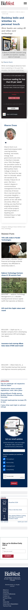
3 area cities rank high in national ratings (13, 406)
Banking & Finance (7, 12)
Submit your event (22, 521)
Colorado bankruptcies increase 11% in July (13, 401)
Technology (8, 228)
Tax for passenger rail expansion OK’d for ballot (13, 384)
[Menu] (25, 3)
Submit (14, 483)
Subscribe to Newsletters (10, 604)
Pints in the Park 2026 (15, 510)
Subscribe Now (14, 98)
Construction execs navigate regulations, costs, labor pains (11, 389)
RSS (4, 600)
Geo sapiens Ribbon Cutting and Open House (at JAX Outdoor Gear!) (17, 517)
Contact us (6, 596)
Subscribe (6, 602)
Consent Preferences (9, 594)
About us (6, 590)
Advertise (6, 592)
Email (3, 548)
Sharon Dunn (8, 62)
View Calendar (4, 521)
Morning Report (10, 459)
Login (13, 108)
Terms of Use (7, 606)
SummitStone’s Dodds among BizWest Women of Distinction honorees (12, 395)
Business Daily (10, 462)
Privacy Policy (7, 598)
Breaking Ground (10, 466)
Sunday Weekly (10, 469)
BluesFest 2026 (13, 502)
